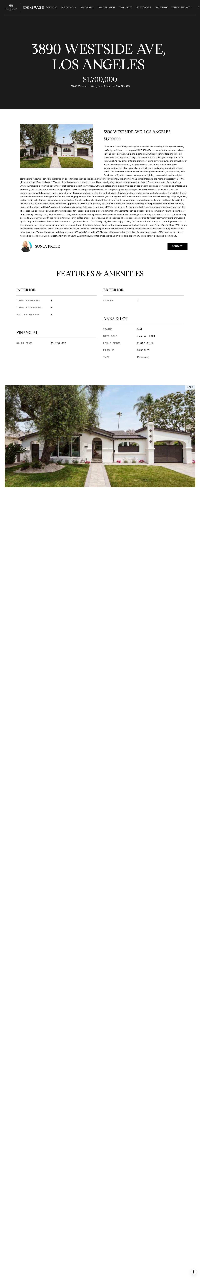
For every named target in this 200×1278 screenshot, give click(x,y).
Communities (125, 7)
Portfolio (51, 7)
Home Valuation (106, 7)
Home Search (87, 7)
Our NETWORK (68, 7)
